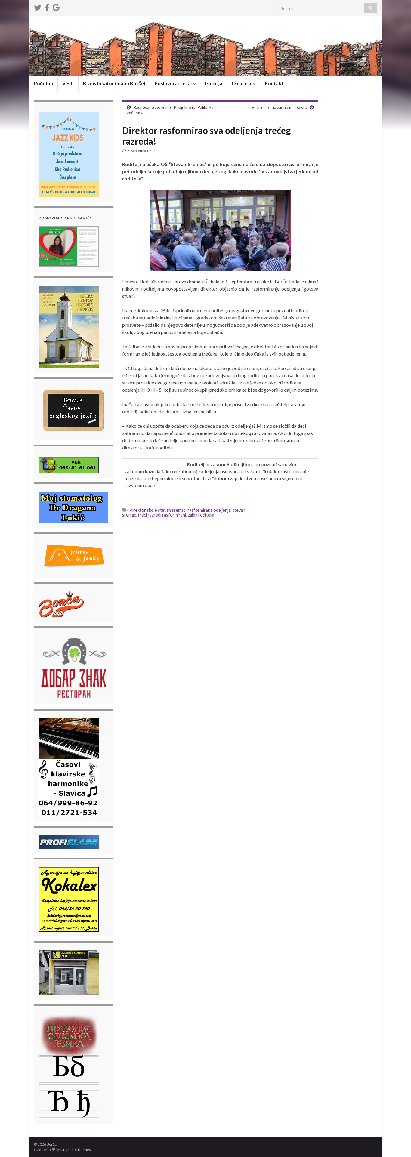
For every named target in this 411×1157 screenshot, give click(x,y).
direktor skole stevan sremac (158, 510)
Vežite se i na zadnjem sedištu (279, 107)
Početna (43, 83)
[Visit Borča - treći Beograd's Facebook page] (47, 6)
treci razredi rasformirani (162, 514)
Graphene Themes (75, 1149)
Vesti (68, 83)
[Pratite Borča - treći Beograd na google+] (56, 6)
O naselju (242, 83)
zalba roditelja (201, 514)
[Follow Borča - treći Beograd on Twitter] (37, 6)
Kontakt (274, 83)
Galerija (213, 83)
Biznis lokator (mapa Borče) (114, 83)
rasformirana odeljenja (208, 510)
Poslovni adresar (174, 83)
